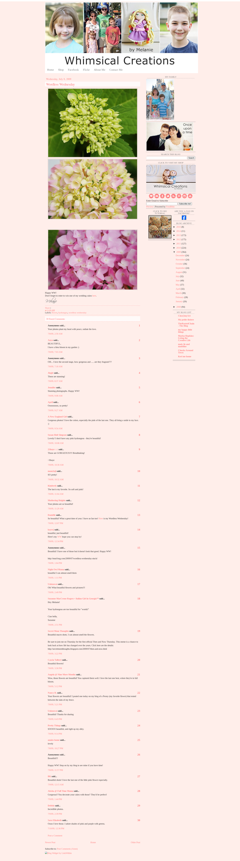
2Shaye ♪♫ (53, 449)
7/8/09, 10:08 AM (55, 443)
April (50, 402)
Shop (61, 69)
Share (47, 308)
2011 (178, 243)
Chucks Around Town (185, 351)
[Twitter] (167, 198)
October (179, 264)
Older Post (135, 842)
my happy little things (185, 331)
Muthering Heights (57, 500)
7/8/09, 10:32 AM (55, 479)
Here (101, 518)
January (179, 301)
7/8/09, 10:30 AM (55, 465)
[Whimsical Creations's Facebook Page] (184, 219)
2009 (178, 252)
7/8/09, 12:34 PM (55, 541)
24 (138, 725)
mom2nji (52, 471)
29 (138, 805)
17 (138, 584)
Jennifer (52, 387)
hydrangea (63, 313)
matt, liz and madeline (184, 345)
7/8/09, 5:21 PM (55, 704)
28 (138, 790)
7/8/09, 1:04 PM (55, 563)
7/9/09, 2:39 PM (55, 814)
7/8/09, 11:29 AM (55, 508)
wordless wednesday (78, 313)
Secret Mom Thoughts (58, 631)
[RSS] (173, 198)
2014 (178, 231)
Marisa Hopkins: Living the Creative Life (186, 338)
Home (50, 69)
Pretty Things (54, 725)
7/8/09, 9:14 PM (55, 734)
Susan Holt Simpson (57, 435)
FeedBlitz (170, 206)
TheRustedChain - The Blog (186, 324)
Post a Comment (55, 835)
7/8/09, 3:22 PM (55, 653)
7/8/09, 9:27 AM (55, 410)
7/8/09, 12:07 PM (55, 523)
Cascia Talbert (55, 660)
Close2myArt (184, 316)
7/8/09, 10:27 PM (55, 748)
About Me (99, 69)
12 (138, 500)
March (179, 293)
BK (49, 776)
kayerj (51, 529)
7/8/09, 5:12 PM (55, 686)
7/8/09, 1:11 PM (55, 578)
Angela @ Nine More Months (62, 674)
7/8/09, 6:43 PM (55, 719)
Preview (149, 206)
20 (138, 659)
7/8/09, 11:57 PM (55, 770)
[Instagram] (184, 198)
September (181, 268)
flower (54, 313)
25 (138, 739)
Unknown (52, 584)
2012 (178, 239)
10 (138, 471)
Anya (50, 340)
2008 (178, 307)
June (178, 280)
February (180, 297)
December (180, 255)
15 (138, 547)
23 (138, 710)
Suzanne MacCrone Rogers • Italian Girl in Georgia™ (73, 598)
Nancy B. (52, 693)
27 (138, 776)
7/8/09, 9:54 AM (55, 428)
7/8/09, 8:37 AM (55, 381)
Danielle (51, 515)
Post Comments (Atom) (67, 849)
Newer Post (50, 842)
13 (138, 514)
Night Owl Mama (56, 569)
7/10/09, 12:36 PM (56, 828)
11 (139, 485)
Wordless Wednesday (60, 84)
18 (138, 598)
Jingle (50, 373)
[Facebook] (162, 198)
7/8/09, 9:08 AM (55, 396)
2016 (178, 227)
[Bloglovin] (151, 198)
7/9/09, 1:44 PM (55, 799)
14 (138, 529)
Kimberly (52, 486)
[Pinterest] (179, 198)
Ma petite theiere (186, 319)
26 (138, 754)
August (179, 272)
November (181, 259)
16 (138, 569)
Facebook (73, 69)
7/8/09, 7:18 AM (55, 366)
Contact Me (116, 69)
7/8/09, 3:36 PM (55, 668)
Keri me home (184, 356)
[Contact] (156, 198)
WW (59, 537)
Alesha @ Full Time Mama (60, 791)
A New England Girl (57, 416)
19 (138, 631)
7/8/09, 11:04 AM (55, 494)
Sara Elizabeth (55, 820)
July (178, 276)
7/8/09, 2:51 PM (55, 625)
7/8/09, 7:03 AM (55, 352)
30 (138, 820)
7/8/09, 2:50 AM (55, 334)
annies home (53, 740)
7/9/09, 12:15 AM (55, 784)
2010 (178, 248)
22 (138, 692)
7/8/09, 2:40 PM (55, 592)
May (178, 285)
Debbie (51, 805)
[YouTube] (190, 198)
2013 (178, 235)
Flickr (86, 69)
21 (138, 674)
